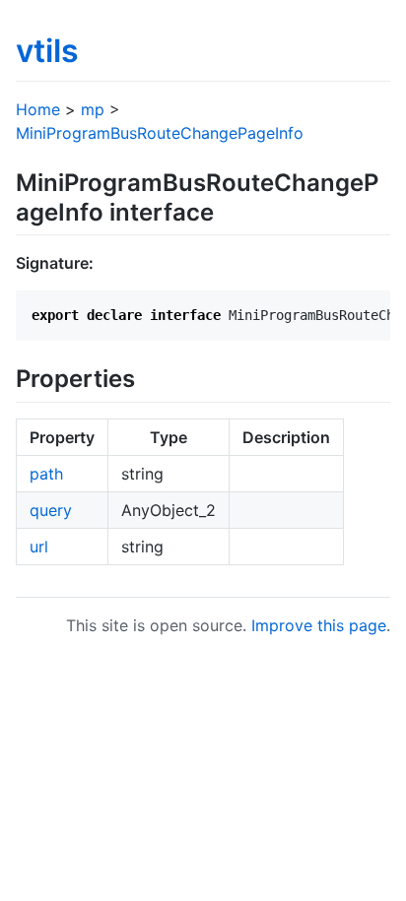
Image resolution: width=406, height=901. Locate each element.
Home (38, 109)
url (39, 546)
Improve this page (318, 625)
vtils (47, 51)
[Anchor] (225, 210)
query (51, 510)
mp (92, 109)
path (46, 473)
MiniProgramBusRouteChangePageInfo (160, 133)
